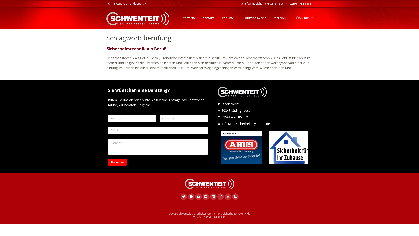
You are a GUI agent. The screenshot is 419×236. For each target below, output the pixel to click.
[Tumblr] (228, 196)
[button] (228, 18)
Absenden (117, 162)
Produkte (227, 18)
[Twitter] (184, 196)
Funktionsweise (255, 18)
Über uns (303, 18)
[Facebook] (191, 196)
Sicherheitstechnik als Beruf (136, 49)
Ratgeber (279, 18)
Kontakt (208, 18)
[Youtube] (198, 196)
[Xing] (220, 196)
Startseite (189, 18)
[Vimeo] (206, 196)
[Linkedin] (213, 196)
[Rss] (235, 196)
